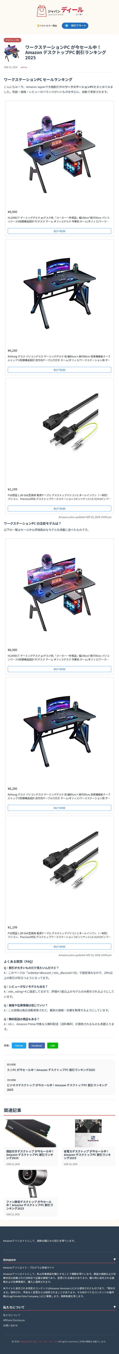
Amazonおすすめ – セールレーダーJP (38, 1341)
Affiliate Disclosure (14, 1320)
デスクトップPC (12, 40)
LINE (52, 1045)
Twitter (19, 1045)
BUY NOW (59, 231)
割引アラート (78, 25)
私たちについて (11, 1315)
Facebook (37, 1045)
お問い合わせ (10, 1325)
